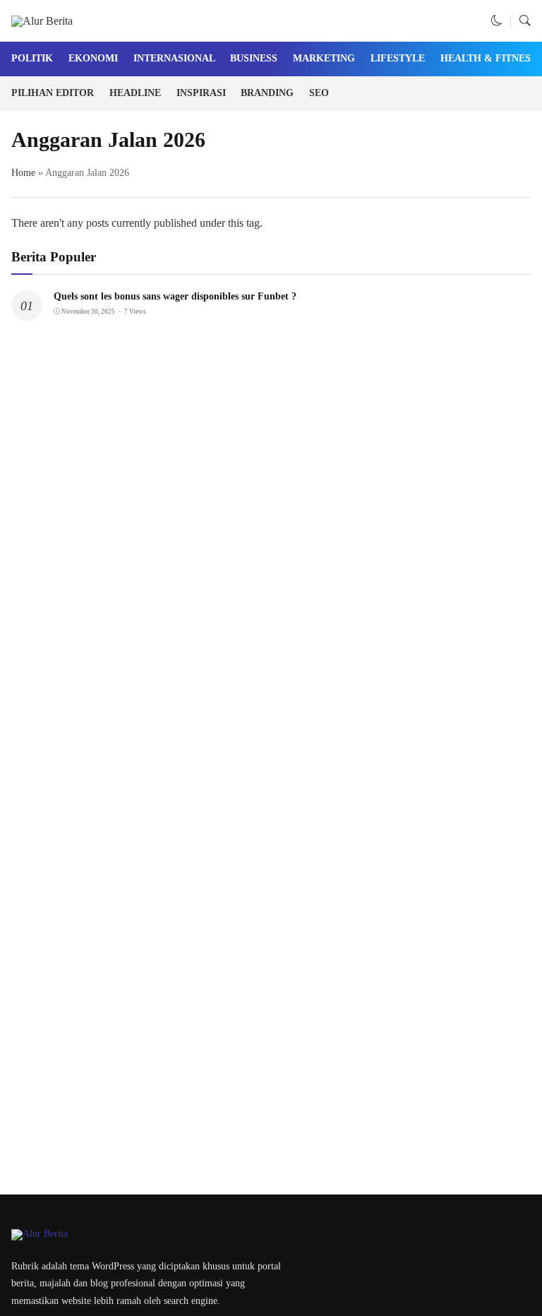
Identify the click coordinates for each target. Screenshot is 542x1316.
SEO (319, 93)
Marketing (324, 58)
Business (253, 58)
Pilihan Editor (52, 93)
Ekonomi (93, 58)
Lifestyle (398, 58)
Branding (267, 93)
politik (32, 58)
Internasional (174, 58)
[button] (496, 21)
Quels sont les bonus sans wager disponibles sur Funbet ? (175, 296)
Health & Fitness (488, 58)
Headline (135, 93)
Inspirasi (201, 93)
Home (23, 172)
